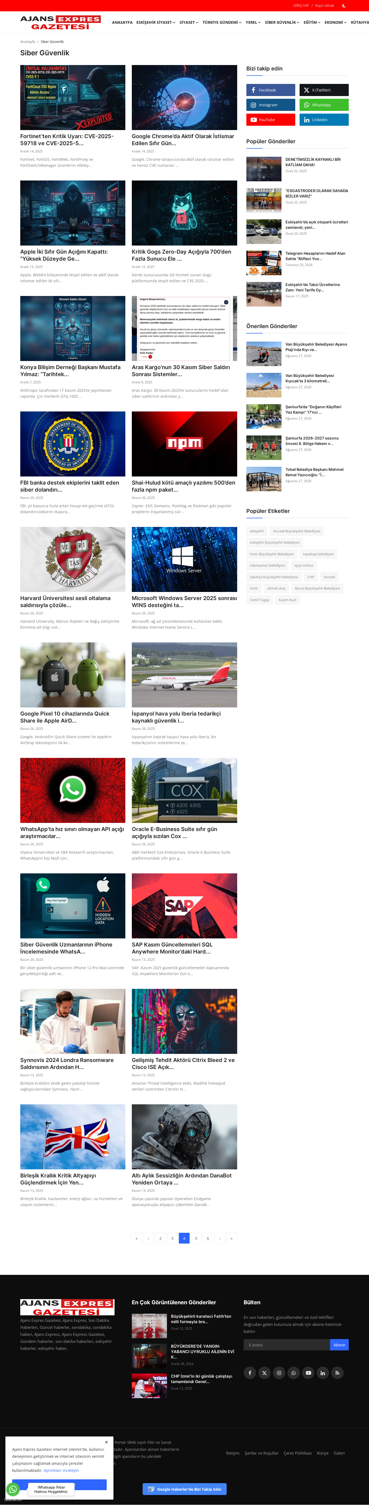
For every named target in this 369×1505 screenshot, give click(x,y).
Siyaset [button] (187, 22)
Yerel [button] (251, 22)
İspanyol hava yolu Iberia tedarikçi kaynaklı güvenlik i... (176, 717)
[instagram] (279, 1373)
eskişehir (257, 531)
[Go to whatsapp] (13, 1489)
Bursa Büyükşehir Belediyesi (317, 588)
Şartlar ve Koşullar (262, 1453)
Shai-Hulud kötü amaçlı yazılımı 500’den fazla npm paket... (183, 486)
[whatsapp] (293, 1373)
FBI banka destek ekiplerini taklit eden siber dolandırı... (69, 486)
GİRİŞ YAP (301, 5)
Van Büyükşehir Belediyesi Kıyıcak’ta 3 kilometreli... (310, 378)
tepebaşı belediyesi (318, 553)
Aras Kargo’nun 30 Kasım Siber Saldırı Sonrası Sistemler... (181, 370)
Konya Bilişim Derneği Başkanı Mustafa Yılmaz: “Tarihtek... (70, 370)
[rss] (337, 1373)
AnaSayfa (122, 22)
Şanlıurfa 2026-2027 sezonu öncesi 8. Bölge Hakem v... (312, 441)
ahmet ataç (276, 588)
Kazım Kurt (287, 599)
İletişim (233, 1453)
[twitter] (264, 1373)
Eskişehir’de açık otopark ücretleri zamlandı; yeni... (317, 225)
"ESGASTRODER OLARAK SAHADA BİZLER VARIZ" (317, 193)
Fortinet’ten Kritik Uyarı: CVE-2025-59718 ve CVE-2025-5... (67, 140)
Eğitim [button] (310, 22)
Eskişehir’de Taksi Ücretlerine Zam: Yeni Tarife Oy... (313, 287)
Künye (322, 1453)
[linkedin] (323, 1373)
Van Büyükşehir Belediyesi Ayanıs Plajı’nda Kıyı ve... (316, 347)
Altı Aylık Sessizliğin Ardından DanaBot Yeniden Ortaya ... (182, 1179)
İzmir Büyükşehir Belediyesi (272, 553)
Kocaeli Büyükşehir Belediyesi (296, 531)
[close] (106, 1442)
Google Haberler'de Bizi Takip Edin (189, 1489)
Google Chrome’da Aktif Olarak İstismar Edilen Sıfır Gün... (183, 140)
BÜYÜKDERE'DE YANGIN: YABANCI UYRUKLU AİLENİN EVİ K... (202, 1352)
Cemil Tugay (259, 599)
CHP (310, 576)
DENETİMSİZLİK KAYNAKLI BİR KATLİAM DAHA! (313, 162)
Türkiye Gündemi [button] (220, 22)
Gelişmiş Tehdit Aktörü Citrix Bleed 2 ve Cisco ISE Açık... (183, 1063)
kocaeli (329, 576)
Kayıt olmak (324, 5)
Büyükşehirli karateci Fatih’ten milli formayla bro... (201, 1319)
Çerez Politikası (298, 1453)
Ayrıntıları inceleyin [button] (61, 1470)
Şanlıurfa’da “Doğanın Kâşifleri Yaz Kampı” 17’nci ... (313, 409)
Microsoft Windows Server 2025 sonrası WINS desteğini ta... (184, 601)
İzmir (254, 588)
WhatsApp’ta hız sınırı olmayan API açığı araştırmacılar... (72, 832)
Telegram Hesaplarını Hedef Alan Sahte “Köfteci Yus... (315, 256)
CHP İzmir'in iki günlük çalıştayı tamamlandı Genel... (201, 1379)
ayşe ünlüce (303, 565)
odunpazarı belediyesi (267, 565)
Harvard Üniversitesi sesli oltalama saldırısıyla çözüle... (65, 601)
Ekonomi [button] (334, 22)
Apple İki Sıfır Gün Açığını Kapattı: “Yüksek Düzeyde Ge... (64, 255)
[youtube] (308, 1373)
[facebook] (250, 1373)
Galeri (339, 1453)
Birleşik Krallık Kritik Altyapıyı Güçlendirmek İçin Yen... (58, 1179)
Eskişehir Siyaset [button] (154, 22)
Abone (339, 1344)
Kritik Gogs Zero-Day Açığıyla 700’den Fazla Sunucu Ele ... (181, 255)
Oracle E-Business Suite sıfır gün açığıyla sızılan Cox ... (174, 832)
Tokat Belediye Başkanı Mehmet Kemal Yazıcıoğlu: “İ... (315, 472)
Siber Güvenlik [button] (280, 22)
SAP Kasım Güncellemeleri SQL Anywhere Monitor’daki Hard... (172, 948)
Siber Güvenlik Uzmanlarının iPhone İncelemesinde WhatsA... (66, 948)
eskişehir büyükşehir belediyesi (275, 542)
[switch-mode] (344, 6)
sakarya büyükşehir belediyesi (274, 576)
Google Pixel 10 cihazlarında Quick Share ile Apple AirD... (64, 717)
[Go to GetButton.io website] (13, 1499)
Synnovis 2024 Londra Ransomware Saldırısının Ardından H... (67, 1063)
